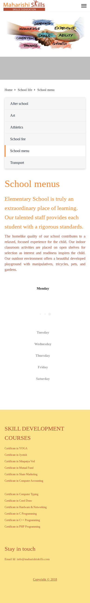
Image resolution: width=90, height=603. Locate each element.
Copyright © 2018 (45, 579)
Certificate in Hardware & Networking (26, 507)
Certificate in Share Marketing (21, 474)
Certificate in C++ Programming (22, 520)
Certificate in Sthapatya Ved (20, 461)
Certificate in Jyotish (16, 454)
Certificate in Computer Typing (21, 494)
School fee (18, 139)
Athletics (16, 127)
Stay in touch (20, 549)
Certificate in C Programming (21, 513)
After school (19, 104)
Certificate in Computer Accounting (24, 480)
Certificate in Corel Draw (18, 500)
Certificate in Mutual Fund (19, 467)
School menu (19, 151)
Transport (17, 163)
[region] (45, 34)
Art (12, 115)
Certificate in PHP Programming (22, 526)
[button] (39, 53)
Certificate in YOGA (16, 448)
